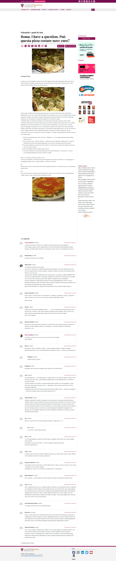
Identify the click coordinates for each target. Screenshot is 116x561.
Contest (68, 9)
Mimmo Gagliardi (29, 335)
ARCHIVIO (31, 1)
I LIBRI (27, 1)
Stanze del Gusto (53, 9)
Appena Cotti (25, 9)
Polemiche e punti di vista (32, 32)
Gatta (24, 161)
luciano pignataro (29, 242)
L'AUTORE (23, 1)
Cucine (62, 9)
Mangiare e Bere (35, 9)
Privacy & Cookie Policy (25, 556)
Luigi (26, 451)
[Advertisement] (58, 21)
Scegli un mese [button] (86, 38)
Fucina (70, 159)
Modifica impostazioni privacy (37, 556)
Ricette (44, 9)
